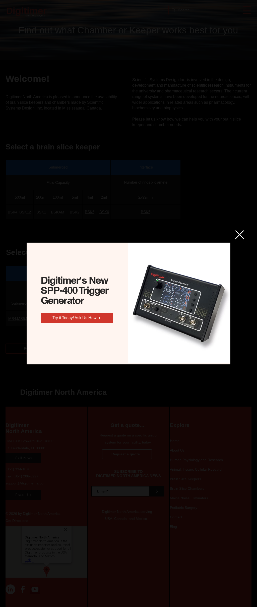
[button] (239, 234)
